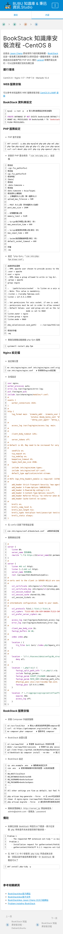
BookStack (53, 53)
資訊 (16, 15)
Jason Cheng (16, 53)
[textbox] (33, 208)
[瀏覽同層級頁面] (31, 24)
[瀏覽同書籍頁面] (9, 24)
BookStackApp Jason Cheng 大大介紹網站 (28, 900)
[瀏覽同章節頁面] (20, 24)
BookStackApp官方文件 (19, 897)
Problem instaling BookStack (21, 903)
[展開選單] (55, 5)
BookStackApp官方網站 (19, 893)
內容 (47, 15)
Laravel (40, 60)
